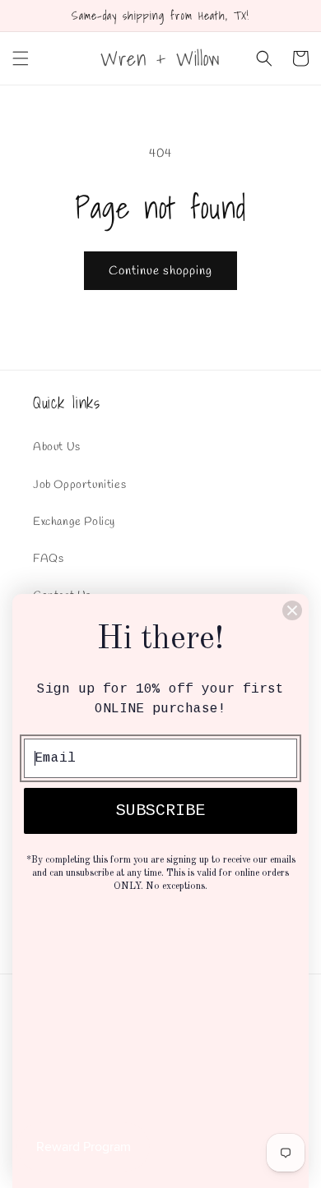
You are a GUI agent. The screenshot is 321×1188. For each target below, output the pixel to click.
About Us (57, 447)
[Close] (292, 610)
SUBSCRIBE (160, 810)
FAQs (48, 559)
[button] (20, 58)
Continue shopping (160, 271)
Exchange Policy (74, 522)
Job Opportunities (79, 485)
